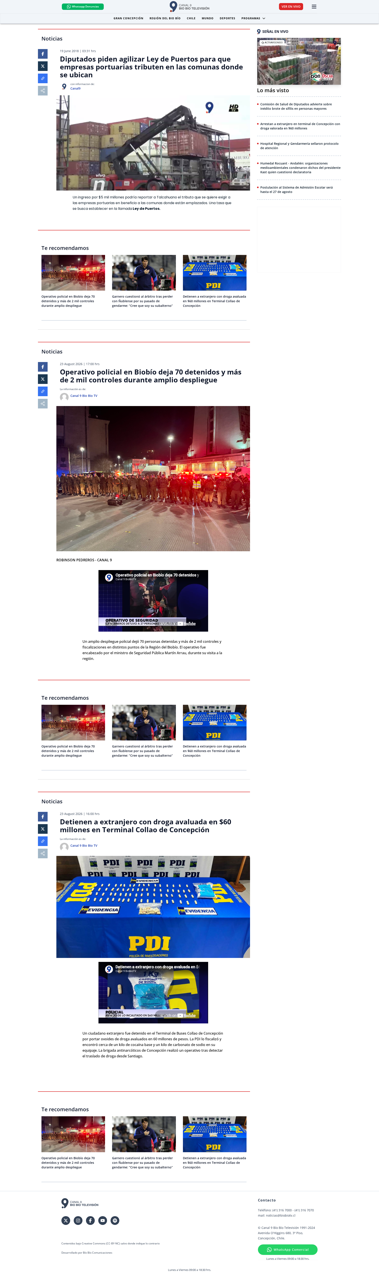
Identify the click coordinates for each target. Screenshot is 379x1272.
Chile (191, 18)
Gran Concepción (128, 18)
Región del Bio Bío (165, 18)
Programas (250, 18)
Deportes (227, 18)
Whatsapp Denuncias (85, 6)
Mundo (208, 18)
